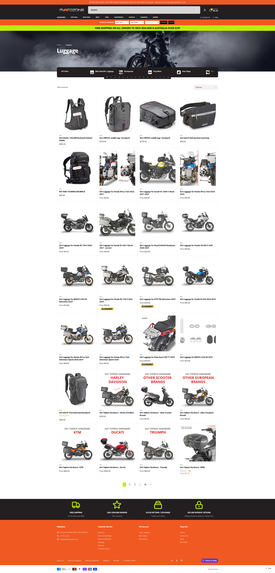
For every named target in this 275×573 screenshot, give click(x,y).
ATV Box (65, 71)
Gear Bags (186, 71)
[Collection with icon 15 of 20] (164, 77)
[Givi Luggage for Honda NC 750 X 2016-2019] (117, 289)
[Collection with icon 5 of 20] (123, 77)
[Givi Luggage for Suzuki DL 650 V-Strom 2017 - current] (117, 235)
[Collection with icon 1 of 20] (106, 77)
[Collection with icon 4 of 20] (119, 77)
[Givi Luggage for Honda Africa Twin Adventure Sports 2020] (117, 347)
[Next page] (151, 484)
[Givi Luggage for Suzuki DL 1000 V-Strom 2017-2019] (157, 181)
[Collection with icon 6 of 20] (127, 77)
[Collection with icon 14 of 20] (160, 77)
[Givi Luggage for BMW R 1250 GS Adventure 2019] (77, 289)
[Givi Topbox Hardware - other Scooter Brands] (157, 402)
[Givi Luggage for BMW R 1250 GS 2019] (198, 347)
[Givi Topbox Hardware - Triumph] (157, 457)
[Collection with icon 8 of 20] (135, 77)
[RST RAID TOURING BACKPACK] (77, 181)
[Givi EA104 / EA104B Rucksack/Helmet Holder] (77, 128)
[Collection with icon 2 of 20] (111, 77)
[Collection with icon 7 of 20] (131, 77)
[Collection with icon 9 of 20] (139, 77)
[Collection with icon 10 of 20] (143, 77)
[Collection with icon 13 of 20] (155, 77)
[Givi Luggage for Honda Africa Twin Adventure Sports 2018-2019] (77, 347)
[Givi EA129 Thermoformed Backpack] (77, 402)
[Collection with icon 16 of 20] (168, 77)
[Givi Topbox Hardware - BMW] (198, 457)
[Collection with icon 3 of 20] (115, 77)
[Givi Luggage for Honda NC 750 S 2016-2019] (77, 235)
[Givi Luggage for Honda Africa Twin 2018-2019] (198, 181)
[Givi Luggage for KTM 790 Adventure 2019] (157, 289)
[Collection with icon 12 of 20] (151, 77)
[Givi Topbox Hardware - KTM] (77, 457)
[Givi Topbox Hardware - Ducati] (117, 457)
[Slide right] (212, 72)
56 (145, 484)
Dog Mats (157, 71)
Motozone (215, 569)
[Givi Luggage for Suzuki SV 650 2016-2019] (198, 289)
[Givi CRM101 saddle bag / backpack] (117, 128)
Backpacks (128, 71)
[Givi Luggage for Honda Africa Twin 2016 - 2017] (117, 181)
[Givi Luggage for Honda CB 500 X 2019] (198, 235)
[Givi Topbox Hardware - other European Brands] (198, 402)
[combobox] (144, 10)
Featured (199, 87)
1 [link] (124, 484)
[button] (213, 10)
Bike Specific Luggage (104, 71)
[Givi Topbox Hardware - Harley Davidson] (117, 402)
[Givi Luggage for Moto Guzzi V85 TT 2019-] (157, 347)
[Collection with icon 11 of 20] (147, 77)
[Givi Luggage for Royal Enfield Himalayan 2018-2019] (157, 235)
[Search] (196, 10)
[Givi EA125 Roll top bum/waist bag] (198, 128)
